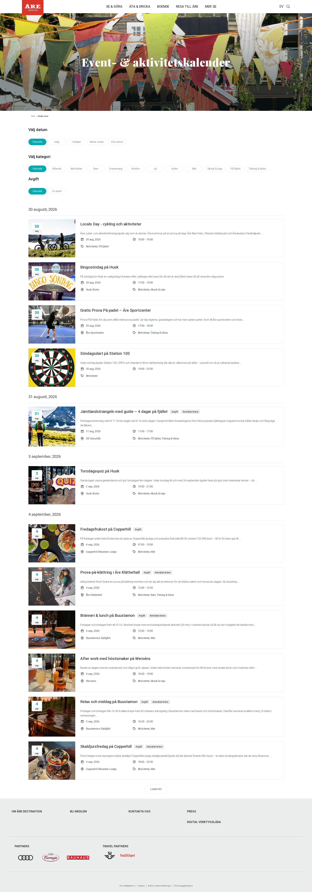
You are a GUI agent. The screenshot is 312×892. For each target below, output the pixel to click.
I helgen (76, 141)
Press (191, 811)
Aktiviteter (76, 168)
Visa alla (37, 141)
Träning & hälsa (257, 168)
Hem (33, 116)
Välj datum (117, 141)
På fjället (235, 168)
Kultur (174, 168)
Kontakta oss (139, 811)
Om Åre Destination (27, 811)
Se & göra (114, 6)
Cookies (141, 886)
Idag (56, 141)
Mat (194, 168)
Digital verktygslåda (204, 822)
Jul (155, 168)
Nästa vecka (97, 141)
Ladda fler (156, 789)
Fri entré (57, 191)
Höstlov (135, 168)
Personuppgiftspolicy (183, 886)
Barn (95, 168)
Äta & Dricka (139, 6)
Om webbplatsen (126, 886)
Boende (163, 6)
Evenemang (115, 168)
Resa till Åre (187, 6)
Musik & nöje (215, 168)
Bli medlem (78, 811)
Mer (208, 6)
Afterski (56, 168)
